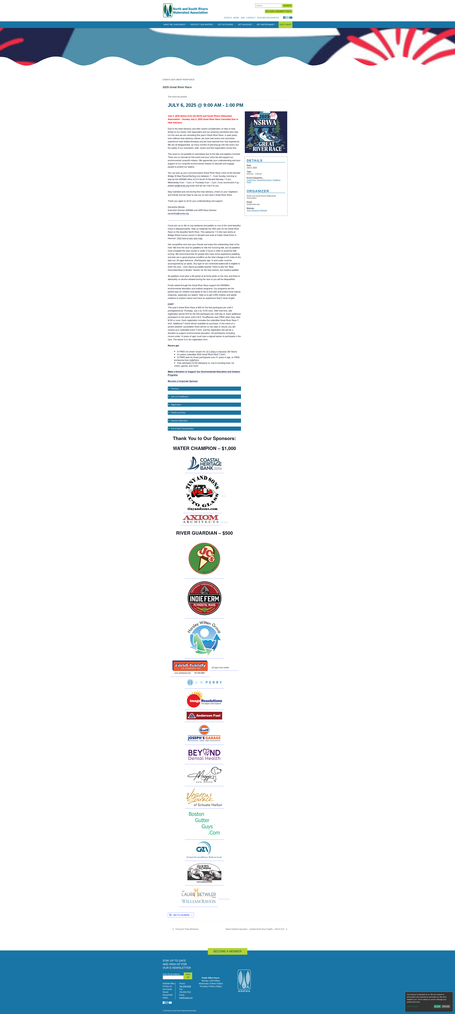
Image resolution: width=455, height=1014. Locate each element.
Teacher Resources (268, 18)
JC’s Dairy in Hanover (216, 351)
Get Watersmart (266, 25)
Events (228, 18)
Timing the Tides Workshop (186, 929)
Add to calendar (181, 915)
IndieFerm (194, 360)
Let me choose (412, 1006)
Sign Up (188, 975)
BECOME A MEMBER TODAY (278, 11)
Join (243, 18)
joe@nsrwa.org (182, 185)
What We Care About (175, 25)
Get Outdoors (225, 25)
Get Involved (245, 25)
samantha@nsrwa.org (178, 213)
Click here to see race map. (190, 238)
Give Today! (285, 25)
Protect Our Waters (201, 25)
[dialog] (429, 1002)
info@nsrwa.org (186, 998)
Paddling (276, 180)
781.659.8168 (185, 986)
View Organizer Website (257, 210)
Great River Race (264, 180)
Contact (250, 18)
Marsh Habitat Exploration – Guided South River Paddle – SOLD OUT (255, 929)
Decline (445, 1006)
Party (249, 182)
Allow (437, 1006)
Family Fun (251, 180)
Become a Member (228, 951)
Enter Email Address (171, 974)
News (236, 18)
